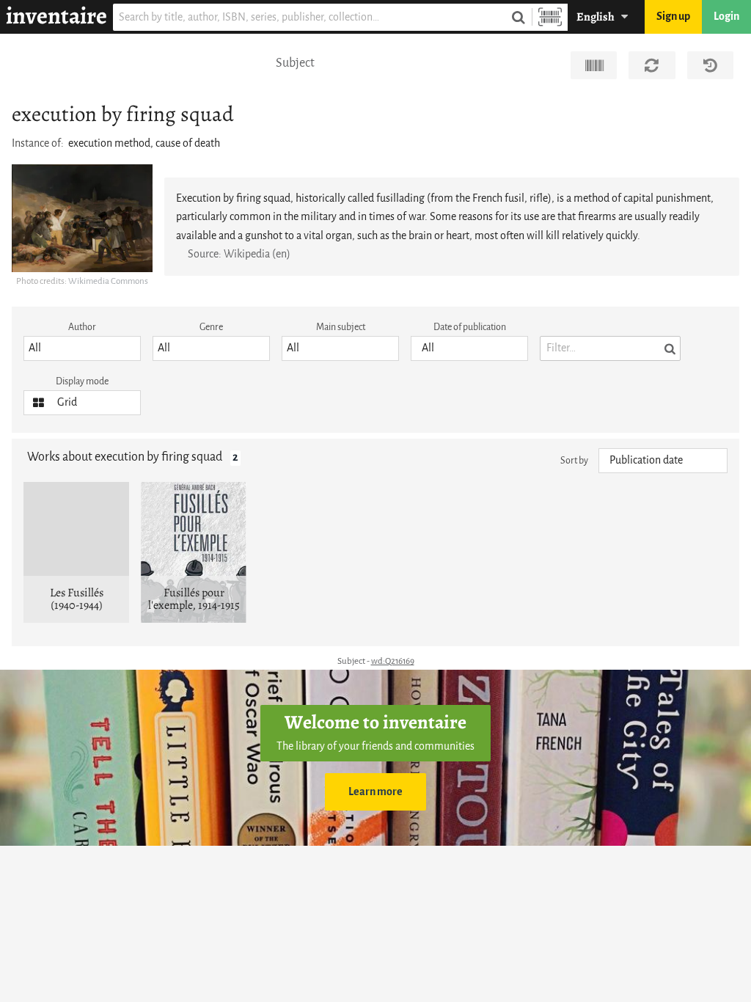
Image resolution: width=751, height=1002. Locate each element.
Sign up (673, 16)
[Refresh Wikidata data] (652, 65)
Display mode (82, 381)
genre (211, 327)
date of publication (469, 327)
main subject (340, 327)
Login (726, 16)
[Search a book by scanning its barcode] (550, 17)
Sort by (574, 460)
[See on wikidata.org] (594, 65)
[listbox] (82, 348)
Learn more (375, 792)
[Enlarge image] (82, 218)
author (82, 327)
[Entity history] (710, 65)
